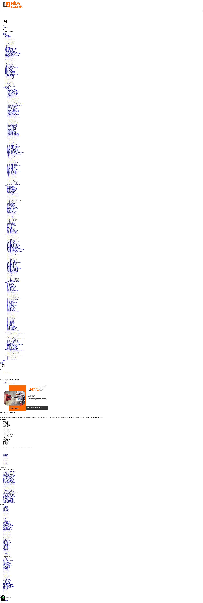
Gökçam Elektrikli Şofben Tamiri (8, 484)
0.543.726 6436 (5, 27)
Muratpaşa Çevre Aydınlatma (12, 93)
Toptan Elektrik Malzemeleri (8, 584)
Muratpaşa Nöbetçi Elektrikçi (12, 124)
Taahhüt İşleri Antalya (9, 61)
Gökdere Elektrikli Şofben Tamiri (9, 485)
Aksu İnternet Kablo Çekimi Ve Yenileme (14, 297)
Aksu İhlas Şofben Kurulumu (12, 356)
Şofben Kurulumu (6, 512)
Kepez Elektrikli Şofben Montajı (13, 196)
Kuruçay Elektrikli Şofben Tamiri (8, 488)
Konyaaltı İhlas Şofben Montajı (12, 340)
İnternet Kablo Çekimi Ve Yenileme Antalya (13, 53)
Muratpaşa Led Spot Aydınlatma (13, 108)
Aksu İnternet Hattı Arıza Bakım (12, 296)
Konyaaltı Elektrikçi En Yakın (12, 169)
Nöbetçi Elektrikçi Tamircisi (8, 560)
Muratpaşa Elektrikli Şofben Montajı (13, 98)
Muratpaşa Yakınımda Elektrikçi (13, 134)
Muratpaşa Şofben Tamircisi (12, 128)
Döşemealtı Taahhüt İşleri (11, 257)
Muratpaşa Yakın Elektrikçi (12, 132)
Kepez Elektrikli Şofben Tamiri (12, 195)
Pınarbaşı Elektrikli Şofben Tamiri (9, 493)
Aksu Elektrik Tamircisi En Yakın (13, 311)
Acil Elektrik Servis (6, 530)
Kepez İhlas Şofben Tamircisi (12, 348)
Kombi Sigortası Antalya (9, 56)
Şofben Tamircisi (6, 461)
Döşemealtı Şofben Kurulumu (12, 271)
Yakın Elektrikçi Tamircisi (7, 557)
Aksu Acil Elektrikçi (10, 283)
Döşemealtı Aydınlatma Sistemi (12, 237)
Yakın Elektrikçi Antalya (9, 83)
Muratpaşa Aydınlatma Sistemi (12, 92)
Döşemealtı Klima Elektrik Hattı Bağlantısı (14, 251)
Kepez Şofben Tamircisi (11, 225)
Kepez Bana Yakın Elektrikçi (12, 211)
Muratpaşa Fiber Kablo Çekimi (12, 100)
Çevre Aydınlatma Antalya (9, 43)
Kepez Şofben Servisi (11, 224)
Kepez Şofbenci (10, 227)
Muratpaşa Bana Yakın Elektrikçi (13, 114)
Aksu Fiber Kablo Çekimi (11, 293)
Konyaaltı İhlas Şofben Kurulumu (13, 339)
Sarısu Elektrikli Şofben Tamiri (8, 494)
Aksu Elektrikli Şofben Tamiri (12, 292)
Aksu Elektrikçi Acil (10, 313)
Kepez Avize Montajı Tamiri (12, 188)
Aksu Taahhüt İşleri (10, 306)
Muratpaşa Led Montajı (11, 107)
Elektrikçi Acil (5, 546)
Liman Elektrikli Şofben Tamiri (8, 490)
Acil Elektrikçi (5, 454)
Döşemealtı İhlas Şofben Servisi (11, 349)
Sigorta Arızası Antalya (9, 59)
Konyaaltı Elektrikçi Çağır (11, 168)
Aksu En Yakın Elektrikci (11, 317)
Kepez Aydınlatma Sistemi (12, 189)
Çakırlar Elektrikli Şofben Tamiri (8, 480)
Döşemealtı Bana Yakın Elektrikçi (13, 259)
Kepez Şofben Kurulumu (11, 222)
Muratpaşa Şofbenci (10, 130)
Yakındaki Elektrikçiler (7, 524)
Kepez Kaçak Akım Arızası (12, 201)
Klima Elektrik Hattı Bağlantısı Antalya (12, 55)
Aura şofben (5, 590)
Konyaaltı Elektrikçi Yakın (11, 161)
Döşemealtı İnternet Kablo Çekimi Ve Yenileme (15, 249)
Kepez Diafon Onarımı (11, 191)
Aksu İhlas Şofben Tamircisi (12, 359)
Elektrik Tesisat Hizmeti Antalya (10, 46)
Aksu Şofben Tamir (10, 323)
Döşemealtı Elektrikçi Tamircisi (12, 267)
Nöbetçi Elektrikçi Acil (7, 548)
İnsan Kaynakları (8, 36)
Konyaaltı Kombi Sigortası (11, 155)
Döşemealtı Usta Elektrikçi (12, 276)
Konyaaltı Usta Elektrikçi (11, 179)
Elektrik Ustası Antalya (9, 68)
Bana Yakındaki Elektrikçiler (8, 525)
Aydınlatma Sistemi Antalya (10, 42)
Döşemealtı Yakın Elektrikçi (12, 277)
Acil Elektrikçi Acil (6, 544)
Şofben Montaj (5, 513)
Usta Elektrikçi (5, 568)
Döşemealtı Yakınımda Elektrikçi (13, 279)
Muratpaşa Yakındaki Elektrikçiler (13, 133)
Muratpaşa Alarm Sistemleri (12, 90)
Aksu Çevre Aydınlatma (11, 287)
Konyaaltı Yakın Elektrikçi (11, 180)
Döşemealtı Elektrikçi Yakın (12, 258)
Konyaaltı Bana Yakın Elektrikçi (13, 162)
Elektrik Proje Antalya (9, 45)
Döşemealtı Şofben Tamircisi (12, 274)
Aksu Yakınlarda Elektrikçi (12, 329)
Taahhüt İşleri (5, 522)
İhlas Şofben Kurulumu (7, 575)
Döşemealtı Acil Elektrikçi (11, 235)
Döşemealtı (7, 234)
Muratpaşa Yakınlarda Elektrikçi (13, 135)
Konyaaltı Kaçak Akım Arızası (12, 153)
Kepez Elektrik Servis (11, 212)
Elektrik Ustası (5, 458)
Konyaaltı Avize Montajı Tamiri (12, 139)
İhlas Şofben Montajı (6, 579)
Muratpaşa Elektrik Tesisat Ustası (13, 111)
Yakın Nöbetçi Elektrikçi (7, 563)
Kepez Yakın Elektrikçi (11, 229)
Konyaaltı (6, 137)
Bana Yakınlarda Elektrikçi (7, 529)
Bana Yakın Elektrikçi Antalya (10, 64)
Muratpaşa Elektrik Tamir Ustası (13, 110)
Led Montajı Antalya (8, 57)
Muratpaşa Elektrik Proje (11, 95)
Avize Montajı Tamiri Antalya (10, 41)
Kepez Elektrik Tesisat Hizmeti (12, 193)
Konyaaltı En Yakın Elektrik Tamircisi (13, 171)
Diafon (4, 465)
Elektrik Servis (5, 456)
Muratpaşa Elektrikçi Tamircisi (12, 121)
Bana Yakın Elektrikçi (7, 523)
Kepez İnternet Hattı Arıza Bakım (13, 199)
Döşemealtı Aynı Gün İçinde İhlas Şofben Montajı (16, 350)
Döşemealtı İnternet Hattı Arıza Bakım (14, 248)
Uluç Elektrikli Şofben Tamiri (8, 498)
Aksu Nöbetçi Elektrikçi (11, 318)
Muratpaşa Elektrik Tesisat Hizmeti (13, 96)
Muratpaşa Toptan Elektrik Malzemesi (14, 136)
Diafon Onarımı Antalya (9, 44)
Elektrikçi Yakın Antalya (9, 73)
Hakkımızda (7, 35)
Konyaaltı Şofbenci (10, 178)
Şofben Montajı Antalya (9, 78)
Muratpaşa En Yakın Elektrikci (12, 123)
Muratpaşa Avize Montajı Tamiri (12, 91)
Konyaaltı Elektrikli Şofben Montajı (13, 146)
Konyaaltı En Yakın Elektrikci (12, 172)
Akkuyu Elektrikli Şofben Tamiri (8, 474)
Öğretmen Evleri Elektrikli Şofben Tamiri (10, 492)
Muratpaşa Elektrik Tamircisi (12, 116)
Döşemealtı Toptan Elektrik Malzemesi (14, 280)
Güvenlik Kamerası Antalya (10, 51)
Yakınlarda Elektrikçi (6, 528)
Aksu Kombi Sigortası (11, 300)
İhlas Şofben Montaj (6, 576)
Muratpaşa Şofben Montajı (12, 126)
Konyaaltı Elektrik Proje (11, 143)
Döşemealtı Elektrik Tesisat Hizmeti (13, 241)
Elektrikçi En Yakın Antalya (10, 71)
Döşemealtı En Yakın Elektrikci (12, 269)
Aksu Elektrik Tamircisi (11, 310)
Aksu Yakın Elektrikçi (11, 326)
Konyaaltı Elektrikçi (10, 145)
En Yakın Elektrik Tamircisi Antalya (11, 74)
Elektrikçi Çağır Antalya (9, 70)
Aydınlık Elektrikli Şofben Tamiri (8, 477)
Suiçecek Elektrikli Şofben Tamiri (9, 496)
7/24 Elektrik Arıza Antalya (9, 39)
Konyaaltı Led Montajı (11, 156)
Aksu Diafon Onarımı (11, 288)
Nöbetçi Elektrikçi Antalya (9, 76)
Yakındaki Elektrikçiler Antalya (10, 84)
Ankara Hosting (5, 600)
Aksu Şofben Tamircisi (11, 322)
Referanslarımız (8, 37)
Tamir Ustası (5, 462)
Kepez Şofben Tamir (10, 226)
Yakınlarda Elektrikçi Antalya (10, 86)
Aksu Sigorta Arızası (10, 303)
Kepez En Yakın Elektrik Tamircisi (13, 219)
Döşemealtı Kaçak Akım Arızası (12, 250)
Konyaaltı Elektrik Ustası (11, 166)
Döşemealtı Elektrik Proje (11, 240)
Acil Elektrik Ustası (6, 539)
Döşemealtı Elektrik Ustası (12, 263)
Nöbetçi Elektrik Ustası (7, 542)
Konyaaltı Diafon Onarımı (11, 142)
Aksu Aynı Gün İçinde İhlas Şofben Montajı (15, 355)
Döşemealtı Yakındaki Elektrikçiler (13, 278)
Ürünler (4, 360)
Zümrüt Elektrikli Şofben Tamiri (8, 501)
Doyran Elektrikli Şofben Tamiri (8, 483)
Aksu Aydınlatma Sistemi (11, 286)
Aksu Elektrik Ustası (10, 312)
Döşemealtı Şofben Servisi (12, 273)
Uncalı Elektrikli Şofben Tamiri (8, 499)
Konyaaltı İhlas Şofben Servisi (10, 337)
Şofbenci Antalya (8, 81)
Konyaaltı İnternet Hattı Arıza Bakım (13, 151)
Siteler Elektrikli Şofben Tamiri (8, 495)
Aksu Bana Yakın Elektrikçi (12, 308)
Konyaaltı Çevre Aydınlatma (12, 141)
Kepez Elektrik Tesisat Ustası (12, 208)
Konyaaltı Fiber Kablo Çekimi (12, 149)
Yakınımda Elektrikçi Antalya (10, 85)
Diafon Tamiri (5, 518)
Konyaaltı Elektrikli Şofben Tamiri (13, 147)
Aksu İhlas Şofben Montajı (12, 357)
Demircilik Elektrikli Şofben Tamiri (9, 482)
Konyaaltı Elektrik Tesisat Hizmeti (13, 144)
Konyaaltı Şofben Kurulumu (12, 174)
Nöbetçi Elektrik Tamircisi (7, 537)
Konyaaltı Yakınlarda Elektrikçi (12, 183)
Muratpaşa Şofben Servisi (11, 127)
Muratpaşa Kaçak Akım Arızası (12, 104)
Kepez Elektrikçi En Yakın (11, 217)
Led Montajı (5, 520)
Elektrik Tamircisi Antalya (9, 66)
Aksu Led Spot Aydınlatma (12, 302)
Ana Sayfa (4, 33)
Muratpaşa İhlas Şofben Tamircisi (13, 336)
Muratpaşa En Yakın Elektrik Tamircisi (14, 122)
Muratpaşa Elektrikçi (10, 97)
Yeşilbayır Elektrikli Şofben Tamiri (9, 502)
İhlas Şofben (5, 331)
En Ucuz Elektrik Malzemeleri (8, 586)
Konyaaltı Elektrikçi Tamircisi (12, 170)
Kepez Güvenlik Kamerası (12, 198)
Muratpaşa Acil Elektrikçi (11, 89)
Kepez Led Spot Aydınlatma (12, 205)
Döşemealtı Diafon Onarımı (12, 239)
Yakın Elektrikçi (5, 455)
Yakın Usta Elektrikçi (6, 567)
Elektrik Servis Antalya (9, 65)
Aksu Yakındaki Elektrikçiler (12, 327)
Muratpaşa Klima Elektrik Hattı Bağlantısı (14, 105)
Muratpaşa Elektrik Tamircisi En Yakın (14, 117)
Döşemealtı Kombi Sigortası (12, 252)
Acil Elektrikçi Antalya (9, 63)
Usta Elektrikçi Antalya (9, 82)
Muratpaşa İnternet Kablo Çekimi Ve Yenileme (15, 103)
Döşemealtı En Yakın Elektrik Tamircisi (14, 268)
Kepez (6, 185)
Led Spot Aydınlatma (6, 521)
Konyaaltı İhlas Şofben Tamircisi (13, 342)
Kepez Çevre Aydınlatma (11, 190)
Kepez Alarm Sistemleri (11, 187)
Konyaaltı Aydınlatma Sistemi (12, 140)
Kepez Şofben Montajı (11, 223)
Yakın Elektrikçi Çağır (7, 552)
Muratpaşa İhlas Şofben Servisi (10, 332)
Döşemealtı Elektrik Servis (12, 260)
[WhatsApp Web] (3, 598)
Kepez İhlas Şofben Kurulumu (12, 345)
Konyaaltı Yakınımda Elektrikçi (12, 182)
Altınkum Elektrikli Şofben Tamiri (9, 475)
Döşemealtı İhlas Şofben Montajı (13, 352)
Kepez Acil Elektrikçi (10, 186)
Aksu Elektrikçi (9, 291)
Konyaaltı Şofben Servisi (11, 176)
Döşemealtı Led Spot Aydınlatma (13, 254)
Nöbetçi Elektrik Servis (7, 532)
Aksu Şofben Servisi (10, 321)
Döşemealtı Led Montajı (11, 253)
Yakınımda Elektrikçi (6, 526)
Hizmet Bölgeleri (6, 87)
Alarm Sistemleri (6, 464)
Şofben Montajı (5, 572)
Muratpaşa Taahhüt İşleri (11, 112)
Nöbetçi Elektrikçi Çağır (7, 554)
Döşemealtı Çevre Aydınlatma (12, 238)
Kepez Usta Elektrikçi (11, 228)
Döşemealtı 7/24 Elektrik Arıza (12, 243)
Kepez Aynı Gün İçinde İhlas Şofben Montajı (15, 344)
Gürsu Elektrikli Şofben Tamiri (8, 486)
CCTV (4, 519)
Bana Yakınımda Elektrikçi (7, 527)
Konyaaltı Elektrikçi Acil (11, 167)
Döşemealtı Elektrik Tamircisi (12, 261)
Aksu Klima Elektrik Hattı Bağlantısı (13, 299)
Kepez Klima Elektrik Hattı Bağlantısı (14, 202)
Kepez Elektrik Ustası (11, 215)
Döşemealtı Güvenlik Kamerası (12, 247)
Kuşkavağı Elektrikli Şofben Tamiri (9, 489)
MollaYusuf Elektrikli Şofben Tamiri (9, 491)
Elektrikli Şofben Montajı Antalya (11, 48)
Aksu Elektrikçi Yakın (11, 307)
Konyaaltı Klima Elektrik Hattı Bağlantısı (14, 154)
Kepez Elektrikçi (10, 194)
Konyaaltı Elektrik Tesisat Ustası (13, 159)
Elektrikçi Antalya (8, 47)
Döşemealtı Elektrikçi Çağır (12, 265)
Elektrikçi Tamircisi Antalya (10, 72)
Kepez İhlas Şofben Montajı (12, 346)
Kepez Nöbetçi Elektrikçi (11, 221)
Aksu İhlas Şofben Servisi (9, 354)
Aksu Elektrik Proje (10, 289)
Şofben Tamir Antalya (9, 80)
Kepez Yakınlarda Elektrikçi (12, 232)
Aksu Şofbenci (9, 324)
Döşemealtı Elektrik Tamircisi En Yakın (14, 262)
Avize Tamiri (5, 463)
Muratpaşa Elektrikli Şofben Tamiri (9, 471)
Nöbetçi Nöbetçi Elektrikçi (7, 565)
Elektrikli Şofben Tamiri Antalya (10, 49)
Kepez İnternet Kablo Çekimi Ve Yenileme (14, 200)
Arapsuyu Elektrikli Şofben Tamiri (9, 476)
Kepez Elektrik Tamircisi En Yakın (13, 214)
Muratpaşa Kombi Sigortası (12, 106)
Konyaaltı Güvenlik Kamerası (12, 150)
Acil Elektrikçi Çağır (6, 551)
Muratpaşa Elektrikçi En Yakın (12, 120)
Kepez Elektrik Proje (10, 192)
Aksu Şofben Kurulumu (11, 319)
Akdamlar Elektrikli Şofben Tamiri (9, 473)
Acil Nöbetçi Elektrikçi (7, 562)
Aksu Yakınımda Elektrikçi (11, 328)
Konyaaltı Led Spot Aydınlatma (12, 157)
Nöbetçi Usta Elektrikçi (7, 570)
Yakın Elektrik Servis (6, 531)
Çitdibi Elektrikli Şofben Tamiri (8, 481)
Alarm (4, 561)
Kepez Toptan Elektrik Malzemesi (13, 233)
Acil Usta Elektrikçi (6, 566)
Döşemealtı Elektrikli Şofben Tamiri (13, 245)
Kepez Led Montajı (10, 204)
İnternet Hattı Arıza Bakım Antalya (11, 52)
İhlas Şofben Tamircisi (7, 577)
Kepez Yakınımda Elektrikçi (12, 231)
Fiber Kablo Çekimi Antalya (10, 50)
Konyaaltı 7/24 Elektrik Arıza (12, 148)
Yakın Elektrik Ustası (6, 540)
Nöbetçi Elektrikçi (6, 459)
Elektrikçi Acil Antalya (9, 69)
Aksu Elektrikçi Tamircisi (11, 315)
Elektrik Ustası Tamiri (6, 543)
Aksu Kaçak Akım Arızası (11, 298)
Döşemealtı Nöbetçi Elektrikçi (12, 270)
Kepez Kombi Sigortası (11, 203)
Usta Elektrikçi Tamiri (6, 571)
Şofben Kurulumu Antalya (9, 77)
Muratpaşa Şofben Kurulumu (12, 125)
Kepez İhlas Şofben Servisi (10, 343)
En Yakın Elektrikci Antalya (10, 75)
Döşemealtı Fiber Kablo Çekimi (13, 246)
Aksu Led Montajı (10, 301)
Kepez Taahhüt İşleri (10, 209)
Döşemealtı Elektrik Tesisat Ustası (13, 256)
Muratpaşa (7, 88)
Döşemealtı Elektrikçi (11, 242)
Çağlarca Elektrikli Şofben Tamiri (9, 479)
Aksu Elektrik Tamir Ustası (12, 304)
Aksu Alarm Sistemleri (11, 284)
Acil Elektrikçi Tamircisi (7, 556)
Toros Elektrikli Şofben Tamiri (8, 497)
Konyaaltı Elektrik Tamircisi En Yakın (13, 165)
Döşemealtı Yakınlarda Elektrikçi (13, 281)
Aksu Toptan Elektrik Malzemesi (13, 330)
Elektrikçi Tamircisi (6, 558)
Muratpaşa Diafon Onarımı (12, 94)
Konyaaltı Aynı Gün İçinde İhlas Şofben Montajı (15, 338)
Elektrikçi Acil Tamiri (6, 550)
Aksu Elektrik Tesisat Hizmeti (12, 290)
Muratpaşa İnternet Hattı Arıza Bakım (13, 102)
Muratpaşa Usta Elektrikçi (11, 131)
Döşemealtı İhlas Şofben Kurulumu (13, 351)
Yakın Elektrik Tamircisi (7, 535)
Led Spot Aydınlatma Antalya (10, 58)
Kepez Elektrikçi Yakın (11, 210)
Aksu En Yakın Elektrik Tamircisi (13, 316)
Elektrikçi (4, 62)
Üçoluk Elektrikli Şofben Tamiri (8, 500)
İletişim (1, 362)
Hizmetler (4, 38)
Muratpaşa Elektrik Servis (11, 115)
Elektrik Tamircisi (6, 457)
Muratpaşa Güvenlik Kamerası (12, 101)
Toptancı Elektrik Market (7, 587)
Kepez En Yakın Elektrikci (11, 220)
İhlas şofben (5, 591)
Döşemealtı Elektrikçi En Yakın (12, 266)
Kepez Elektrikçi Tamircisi (11, 218)
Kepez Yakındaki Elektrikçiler (12, 230)
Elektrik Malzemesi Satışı (7, 585)
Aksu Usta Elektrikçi (10, 325)
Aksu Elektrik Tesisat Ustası (12, 305)
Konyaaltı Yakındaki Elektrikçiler (13, 181)
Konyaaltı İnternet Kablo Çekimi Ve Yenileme (15, 152)
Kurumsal (4, 34)
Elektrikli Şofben (6, 588)
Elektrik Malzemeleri (6, 583)
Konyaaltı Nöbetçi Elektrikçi (12, 173)
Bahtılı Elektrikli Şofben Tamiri (8, 478)
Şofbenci (4, 574)
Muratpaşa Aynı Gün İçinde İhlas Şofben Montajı (16, 333)
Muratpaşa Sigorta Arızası (11, 109)
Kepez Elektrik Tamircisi (11, 213)
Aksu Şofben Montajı (11, 320)
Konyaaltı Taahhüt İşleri (11, 160)
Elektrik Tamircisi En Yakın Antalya (11, 67)
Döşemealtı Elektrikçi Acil (11, 264)
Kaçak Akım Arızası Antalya (10, 54)
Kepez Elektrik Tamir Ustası (12, 207)
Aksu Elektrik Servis (10, 309)
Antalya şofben (5, 589)
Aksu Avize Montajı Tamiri (11, 285)
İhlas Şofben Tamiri (6, 581)
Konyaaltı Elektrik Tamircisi (12, 164)
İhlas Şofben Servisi (6, 582)
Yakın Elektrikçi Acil (6, 545)
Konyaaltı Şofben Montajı (11, 175)
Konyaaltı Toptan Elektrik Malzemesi (13, 184)
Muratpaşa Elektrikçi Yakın (12, 113)
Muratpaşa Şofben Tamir (11, 129)
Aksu (6, 282)
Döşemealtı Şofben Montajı (12, 272)
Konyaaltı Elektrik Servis (11, 163)
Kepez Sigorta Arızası (11, 206)
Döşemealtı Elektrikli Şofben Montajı (13, 244)
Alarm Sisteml (5, 555)
